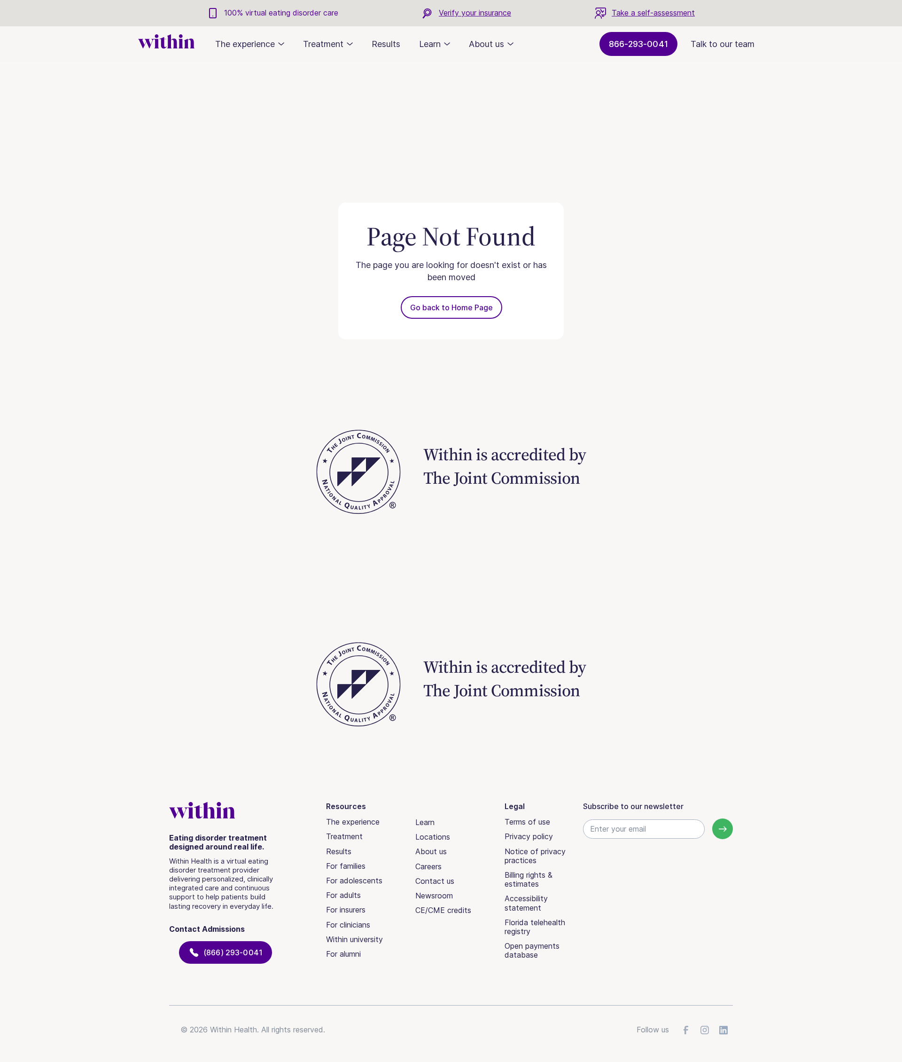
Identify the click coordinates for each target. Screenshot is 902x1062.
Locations (432, 837)
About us (431, 851)
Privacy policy (529, 836)
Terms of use (527, 821)
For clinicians (348, 924)
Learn (425, 822)
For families (345, 866)
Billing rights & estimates (528, 879)
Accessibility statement (526, 903)
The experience (353, 821)
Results (386, 44)
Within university (354, 939)
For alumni (343, 954)
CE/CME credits (443, 910)
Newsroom (434, 895)
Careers (428, 866)
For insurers (345, 909)
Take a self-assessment (653, 12)
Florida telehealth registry (535, 927)
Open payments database (532, 950)
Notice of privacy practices (535, 856)
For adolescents (354, 880)
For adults (343, 895)
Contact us (434, 881)
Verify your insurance (475, 12)
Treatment (344, 836)
